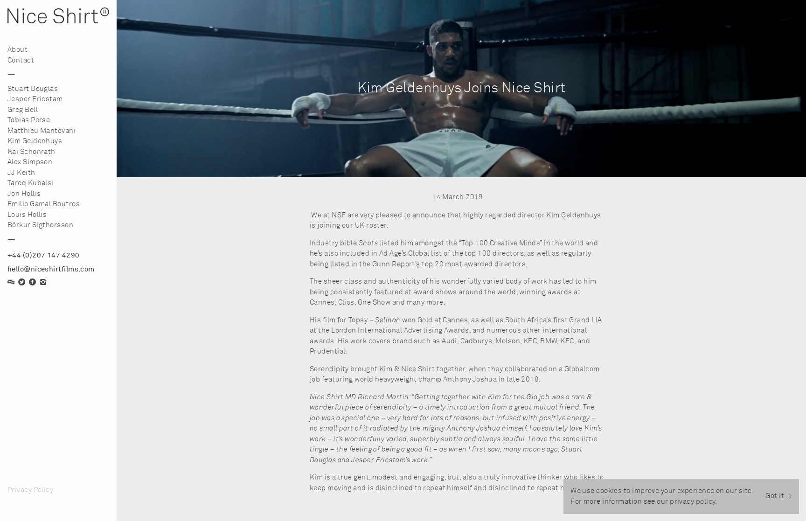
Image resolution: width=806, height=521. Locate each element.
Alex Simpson (29, 162)
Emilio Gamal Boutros (43, 204)
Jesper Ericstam (35, 99)
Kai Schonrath (31, 151)
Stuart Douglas (32, 88)
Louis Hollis (27, 214)
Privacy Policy (30, 489)
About (17, 49)
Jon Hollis (24, 193)
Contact (20, 60)
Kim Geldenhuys (34, 141)
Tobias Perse (28, 120)
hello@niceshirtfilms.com (51, 269)
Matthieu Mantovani (41, 130)
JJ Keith (21, 172)
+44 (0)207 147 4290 (43, 255)
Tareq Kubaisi (30, 183)
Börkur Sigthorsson (40, 225)
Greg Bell (22, 109)
